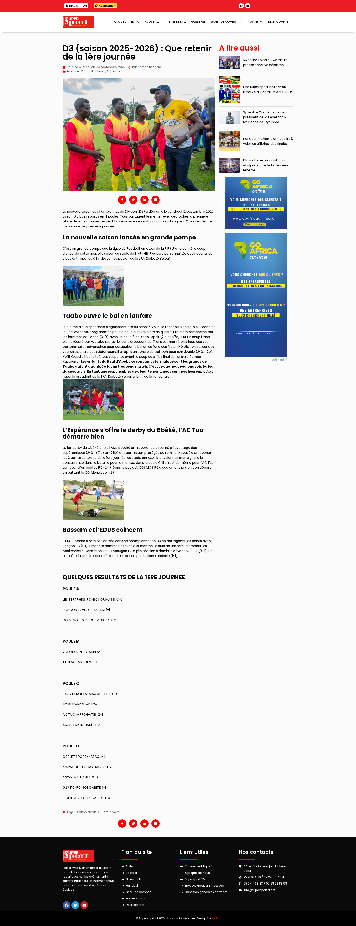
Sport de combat (224, 22)
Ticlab (216, 918)
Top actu (113, 71)
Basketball (177, 22)
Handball (198, 22)
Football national (93, 71)
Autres (253, 22)
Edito (135, 22)
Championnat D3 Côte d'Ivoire (97, 812)
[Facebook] (241, 5)
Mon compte (278, 22)
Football (151, 22)
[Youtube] (247, 5)
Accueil (120, 22)
